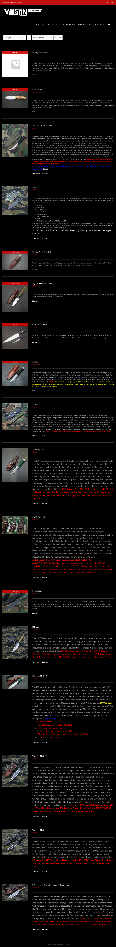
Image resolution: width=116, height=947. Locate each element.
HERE (45, 169)
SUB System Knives (40, 53)
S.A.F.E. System (38, 449)
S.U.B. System (37, 90)
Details (36, 75)
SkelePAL (36, 187)
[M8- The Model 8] (15, 682)
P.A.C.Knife (36, 362)
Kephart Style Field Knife (42, 252)
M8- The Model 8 (39, 676)
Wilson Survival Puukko (42, 125)
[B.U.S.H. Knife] (15, 416)
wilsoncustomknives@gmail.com (13, 2)
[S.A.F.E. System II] (15, 525)
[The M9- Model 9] (15, 842)
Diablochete (37, 591)
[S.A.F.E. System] (15, 465)
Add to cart (37, 173)
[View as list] (60, 37)
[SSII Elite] (15, 642)
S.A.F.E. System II (38, 517)
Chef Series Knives (39, 325)
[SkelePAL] (15, 200)
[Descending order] (29, 37)
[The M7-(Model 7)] (15, 771)
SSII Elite (35, 627)
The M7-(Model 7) (39, 756)
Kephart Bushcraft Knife (42, 283)
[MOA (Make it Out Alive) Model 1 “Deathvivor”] (15, 892)
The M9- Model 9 (39, 830)
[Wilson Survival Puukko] (15, 140)
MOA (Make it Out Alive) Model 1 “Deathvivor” (51, 885)
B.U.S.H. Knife (37, 404)
